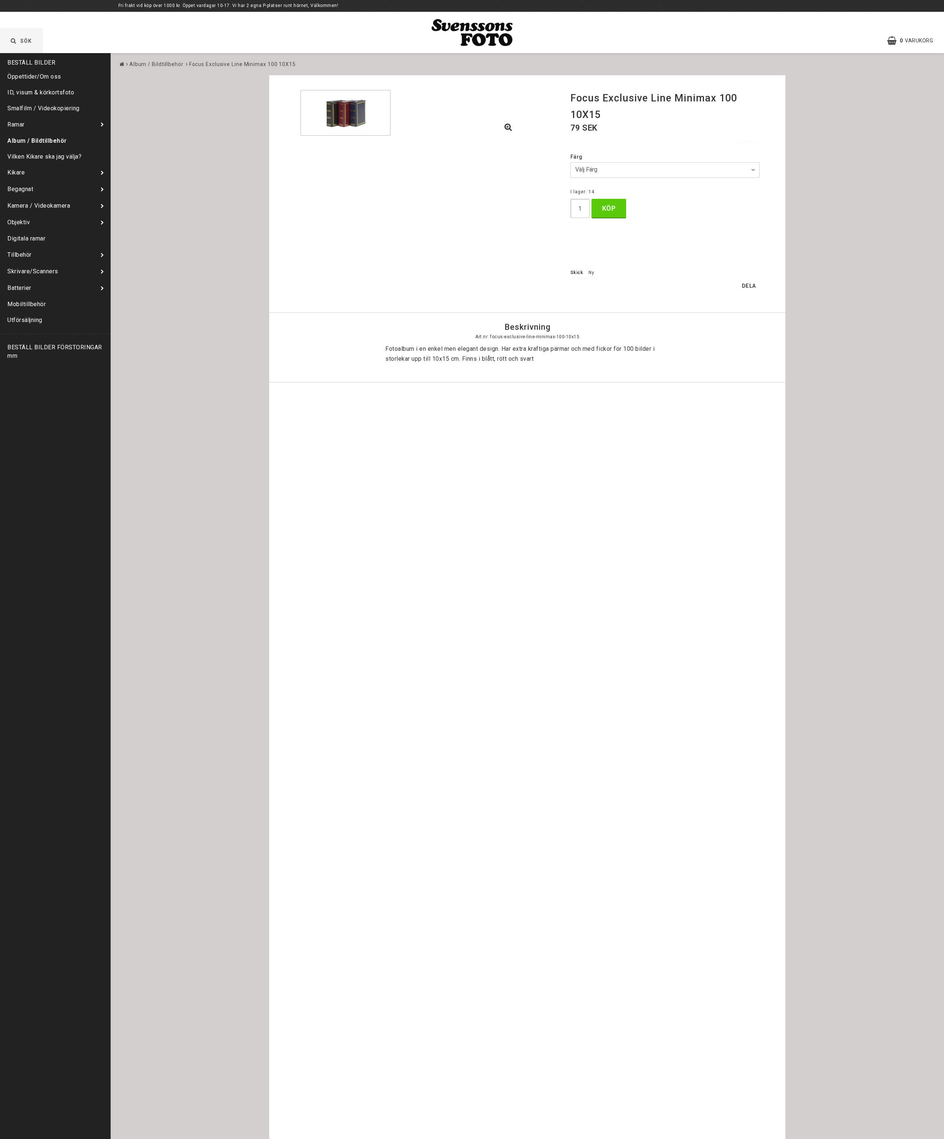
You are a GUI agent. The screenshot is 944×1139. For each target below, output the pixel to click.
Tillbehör (19, 254)
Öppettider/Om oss (34, 76)
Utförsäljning (24, 319)
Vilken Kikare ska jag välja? (44, 156)
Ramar (16, 124)
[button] (914, 40)
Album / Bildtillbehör (37, 140)
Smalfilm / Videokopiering (43, 108)
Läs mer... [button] (748, 141)
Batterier (19, 287)
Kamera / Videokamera (38, 205)
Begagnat (20, 189)
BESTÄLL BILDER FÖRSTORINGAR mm (54, 351)
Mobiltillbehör (26, 304)
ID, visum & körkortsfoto (40, 92)
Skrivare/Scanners (32, 271)
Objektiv (18, 222)
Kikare (16, 172)
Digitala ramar (26, 238)
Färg (576, 157)
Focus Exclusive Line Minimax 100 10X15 (242, 64)
